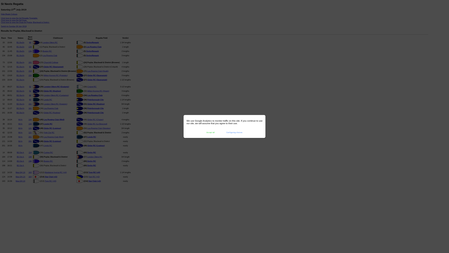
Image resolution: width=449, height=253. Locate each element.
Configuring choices (234, 132)
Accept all (210, 132)
